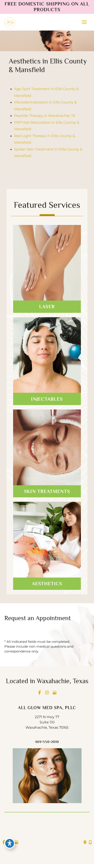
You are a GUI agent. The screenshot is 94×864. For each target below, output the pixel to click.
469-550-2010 (47, 742)
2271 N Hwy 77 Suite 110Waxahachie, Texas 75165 (47, 722)
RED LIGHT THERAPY (47, 530)
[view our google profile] (54, 692)
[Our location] (90, 842)
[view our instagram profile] (47, 692)
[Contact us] (85, 842)
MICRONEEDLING (47, 446)
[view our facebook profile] (39, 692)
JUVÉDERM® (47, 353)
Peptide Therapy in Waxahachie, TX (44, 115)
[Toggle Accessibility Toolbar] (9, 843)
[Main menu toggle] (84, 22)
